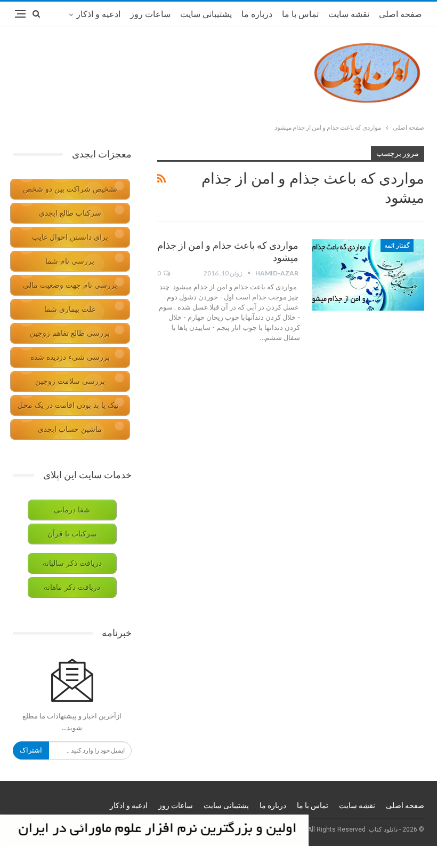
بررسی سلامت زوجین (70, 381)
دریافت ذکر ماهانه (72, 587)
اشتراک (31, 750)
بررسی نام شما (69, 261)
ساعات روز (150, 14)
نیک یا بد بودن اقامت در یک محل (68, 405)
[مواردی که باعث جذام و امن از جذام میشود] (368, 275)
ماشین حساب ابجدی (70, 429)
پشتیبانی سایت (206, 14)
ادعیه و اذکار (98, 14)
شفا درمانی (72, 510)
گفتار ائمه (397, 245)
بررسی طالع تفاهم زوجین (70, 333)
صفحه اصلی (400, 14)
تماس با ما (300, 14)
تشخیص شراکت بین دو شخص (70, 189)
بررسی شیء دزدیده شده (70, 357)
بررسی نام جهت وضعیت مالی (70, 285)
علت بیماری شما (70, 309)
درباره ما (256, 14)
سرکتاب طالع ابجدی (70, 213)
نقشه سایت (348, 14)
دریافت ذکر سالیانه (72, 563)
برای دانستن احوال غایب (70, 237)
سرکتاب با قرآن (72, 534)
